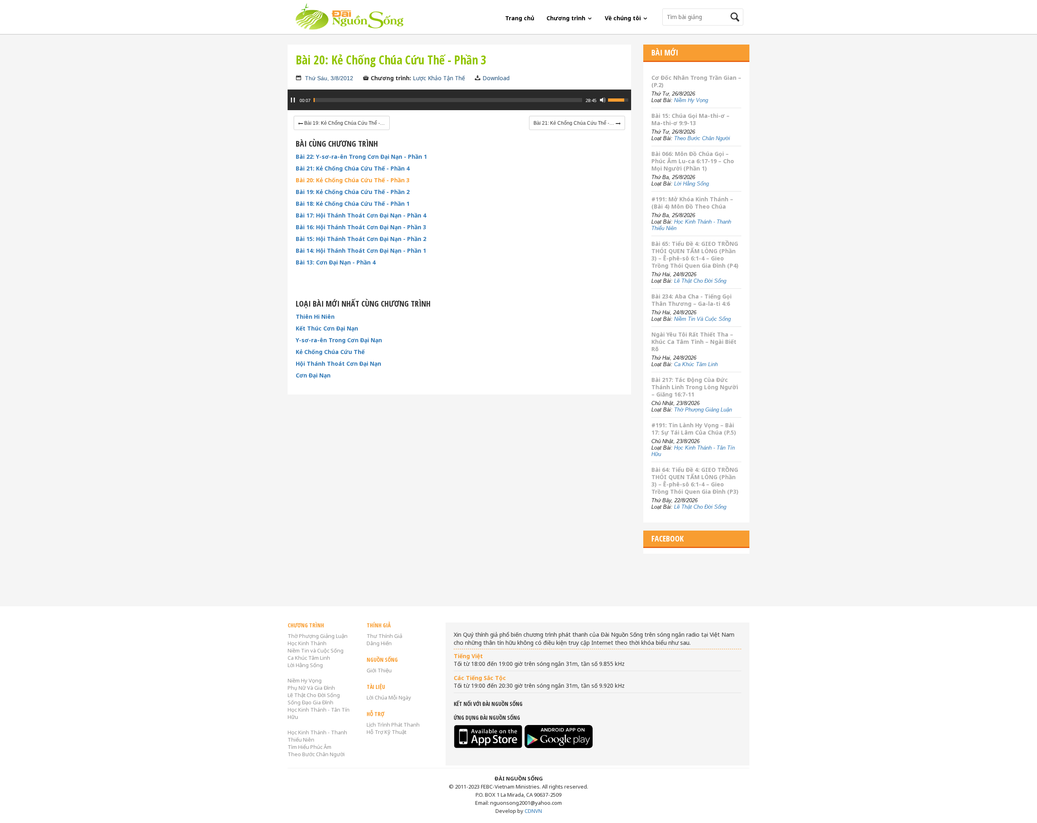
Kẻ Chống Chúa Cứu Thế (330, 352)
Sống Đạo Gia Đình (310, 702)
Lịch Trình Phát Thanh (393, 724)
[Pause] (293, 100)
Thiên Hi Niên (315, 317)
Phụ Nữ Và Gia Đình (311, 687)
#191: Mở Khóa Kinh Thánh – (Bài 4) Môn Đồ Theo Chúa (692, 202)
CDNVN (533, 810)
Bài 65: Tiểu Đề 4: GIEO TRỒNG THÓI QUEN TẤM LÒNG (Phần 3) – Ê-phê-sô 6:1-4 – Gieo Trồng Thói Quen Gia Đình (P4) (694, 254)
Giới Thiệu (379, 670)
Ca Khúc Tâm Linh (696, 364)
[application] (459, 104)
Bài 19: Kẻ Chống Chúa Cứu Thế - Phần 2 (353, 192)
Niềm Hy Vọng (691, 100)
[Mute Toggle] (603, 100)
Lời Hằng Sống (691, 184)
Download (496, 78)
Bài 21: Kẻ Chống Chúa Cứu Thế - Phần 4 (353, 168)
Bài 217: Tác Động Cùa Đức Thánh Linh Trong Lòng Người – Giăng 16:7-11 (694, 387)
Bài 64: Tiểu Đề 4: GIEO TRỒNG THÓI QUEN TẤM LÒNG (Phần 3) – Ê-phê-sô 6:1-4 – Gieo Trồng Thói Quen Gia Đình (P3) (694, 480)
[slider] (448, 100)
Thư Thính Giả (384, 636)
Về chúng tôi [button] (623, 18)
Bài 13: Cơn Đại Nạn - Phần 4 (336, 262)
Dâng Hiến (379, 643)
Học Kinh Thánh (307, 643)
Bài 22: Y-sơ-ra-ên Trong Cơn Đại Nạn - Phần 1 (361, 157)
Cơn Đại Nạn (313, 375)
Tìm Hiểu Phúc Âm (309, 747)
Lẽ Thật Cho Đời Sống (700, 281)
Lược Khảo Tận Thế (439, 78)
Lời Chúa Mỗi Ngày (389, 697)
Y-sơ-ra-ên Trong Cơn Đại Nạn (339, 340)
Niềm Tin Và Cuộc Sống (702, 319)
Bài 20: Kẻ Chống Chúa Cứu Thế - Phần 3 (353, 180)
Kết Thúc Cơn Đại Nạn (327, 328)
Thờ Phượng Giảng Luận (703, 410)
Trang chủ (519, 18)
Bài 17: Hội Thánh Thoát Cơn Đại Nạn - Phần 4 (361, 215)
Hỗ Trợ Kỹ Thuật (386, 732)
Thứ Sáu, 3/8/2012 (329, 78)
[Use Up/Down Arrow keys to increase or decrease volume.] (619, 99)
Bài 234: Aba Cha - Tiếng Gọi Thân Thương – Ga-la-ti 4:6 (691, 299)
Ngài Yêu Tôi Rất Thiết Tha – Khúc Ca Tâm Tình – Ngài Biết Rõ (693, 341)
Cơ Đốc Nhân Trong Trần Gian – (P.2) (696, 81)
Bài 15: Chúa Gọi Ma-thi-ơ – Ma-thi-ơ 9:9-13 (690, 119)
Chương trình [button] (566, 18)
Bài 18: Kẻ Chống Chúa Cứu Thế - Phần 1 (353, 204)
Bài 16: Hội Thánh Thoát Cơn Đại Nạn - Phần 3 (361, 227)
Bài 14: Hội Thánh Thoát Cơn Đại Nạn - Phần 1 (361, 251)
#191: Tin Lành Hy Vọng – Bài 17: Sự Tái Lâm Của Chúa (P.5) (693, 428)
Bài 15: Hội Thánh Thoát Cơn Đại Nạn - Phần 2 (361, 239)
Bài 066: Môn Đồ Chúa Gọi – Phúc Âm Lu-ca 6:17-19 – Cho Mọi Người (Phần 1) (692, 161)
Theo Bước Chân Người (702, 138)
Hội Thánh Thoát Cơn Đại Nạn (338, 364)
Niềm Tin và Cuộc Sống (316, 650)
